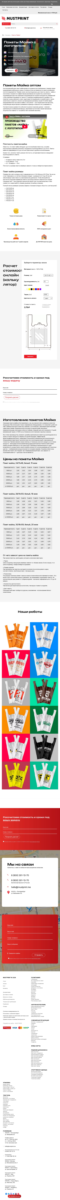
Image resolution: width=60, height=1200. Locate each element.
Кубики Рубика (35, 1037)
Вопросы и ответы (7, 997)
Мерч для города (35, 1066)
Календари (34, 985)
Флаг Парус (6, 1120)
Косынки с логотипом (8, 1122)
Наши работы (25, 70)
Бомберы (5, 1104)
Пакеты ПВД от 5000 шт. (9, 1088)
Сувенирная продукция (40, 1020)
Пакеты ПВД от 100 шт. (8, 1087)
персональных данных (35, 402)
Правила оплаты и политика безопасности (14, 1019)
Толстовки (5, 1101)
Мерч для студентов (36, 1064)
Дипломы (33, 993)
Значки (33, 1027)
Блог (4, 986)
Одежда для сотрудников (9, 1099)
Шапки (4, 1108)
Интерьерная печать (36, 1007)
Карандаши (34, 1026)
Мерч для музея (35, 1058)
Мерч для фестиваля (36, 1057)
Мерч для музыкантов (36, 1063)
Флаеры (33, 996)
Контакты (5, 10)
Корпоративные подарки (37, 1054)
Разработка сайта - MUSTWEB (12, 1023)
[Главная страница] (3, 35)
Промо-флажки (35, 999)
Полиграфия (35, 977)
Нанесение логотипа (12, 7)
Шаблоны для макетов (9, 999)
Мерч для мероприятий (37, 1056)
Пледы (4, 1127)
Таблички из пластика (36, 1013)
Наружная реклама (38, 1004)
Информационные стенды (37, 1016)
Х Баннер (33, 1012)
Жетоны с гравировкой (37, 1022)
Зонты (32, 1029)
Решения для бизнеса (39, 1050)
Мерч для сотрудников (37, 1053)
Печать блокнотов (35, 986)
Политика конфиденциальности (11, 1011)
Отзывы (50, 7)
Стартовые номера (36, 1077)
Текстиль (6, 1095)
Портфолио (43, 7)
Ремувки (33, 1023)
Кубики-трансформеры (37, 1036)
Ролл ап (33, 1010)
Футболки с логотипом (9, 1098)
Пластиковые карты (36, 1000)
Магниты (33, 1040)
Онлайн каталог (15, 1196)
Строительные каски (8, 1114)
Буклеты (33, 998)
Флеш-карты (35, 1046)
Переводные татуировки (37, 983)
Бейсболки (6, 1107)
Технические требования (9, 1001)
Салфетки (33, 1042)
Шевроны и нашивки (8, 1117)
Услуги (4, 983)
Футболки (5, 1097)
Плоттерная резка (35, 1015)
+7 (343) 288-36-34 (10, 1156)
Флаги (4, 1118)
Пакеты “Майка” (7, 1090)
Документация (23, 7)
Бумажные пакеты (7, 1085)
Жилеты (5, 1111)
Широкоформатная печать (37, 1006)
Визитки (33, 992)
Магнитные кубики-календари (38, 1039)
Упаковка (6, 1082)
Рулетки (33, 1032)
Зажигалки (34, 1034)
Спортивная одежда (39, 1070)
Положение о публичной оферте (11, 1013)
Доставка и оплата (34, 7)
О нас (3, 7)
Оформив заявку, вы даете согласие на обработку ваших (24, 958)
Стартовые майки (35, 1078)
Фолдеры (33, 989)
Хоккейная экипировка (37, 1074)
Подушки (5, 1125)
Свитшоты (5, 1102)
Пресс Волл (34, 1009)
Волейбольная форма (36, 1075)
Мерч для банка (35, 1061)
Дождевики (6, 1112)
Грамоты (33, 995)
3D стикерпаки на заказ (37, 980)
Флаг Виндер (6, 1121)
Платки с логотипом (8, 1124)
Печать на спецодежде (9, 1115)
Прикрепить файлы (14, 953)
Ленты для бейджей (8, 1109)
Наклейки (33, 982)
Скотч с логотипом (8, 1091)
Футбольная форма (36, 1071)
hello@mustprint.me (31, 28)
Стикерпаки (34, 979)
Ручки (32, 1024)
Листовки (33, 990)
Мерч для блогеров (36, 1060)
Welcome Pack (34, 1051)
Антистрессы (34, 1030)
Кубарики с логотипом (37, 987)
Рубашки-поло (6, 1105)
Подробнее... (54, 1)
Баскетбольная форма (36, 1073)
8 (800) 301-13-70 (11, 28)
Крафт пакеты (6, 1084)
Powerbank (7, 1131)
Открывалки (34, 1033)
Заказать (10, 70)
